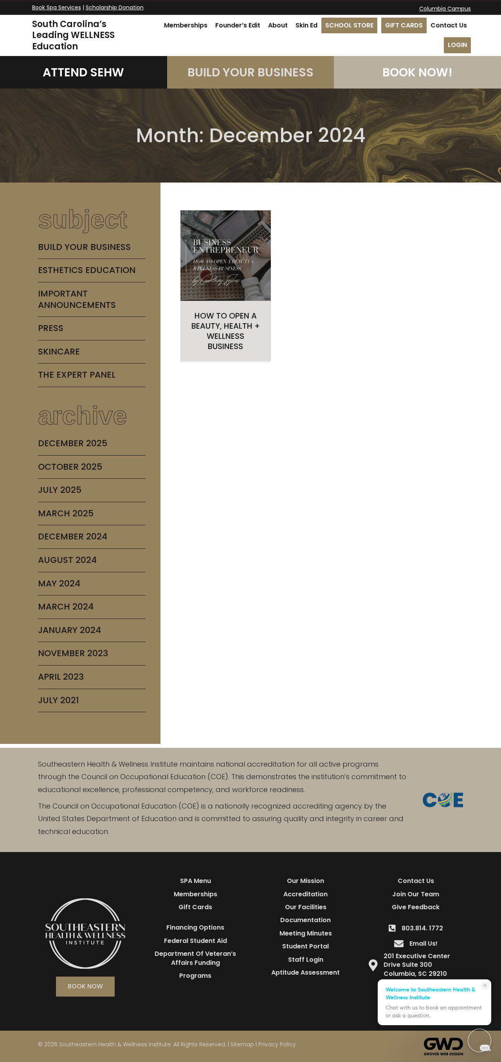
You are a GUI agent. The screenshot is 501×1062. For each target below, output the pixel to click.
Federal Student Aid (195, 940)
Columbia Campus (445, 9)
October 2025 (70, 467)
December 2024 (72, 536)
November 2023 (73, 653)
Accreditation (305, 894)
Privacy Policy (277, 1044)
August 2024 (67, 560)
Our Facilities (305, 907)
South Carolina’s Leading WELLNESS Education (73, 35)
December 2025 (72, 443)
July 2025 (59, 490)
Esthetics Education (86, 270)
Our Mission (305, 880)
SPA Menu (195, 880)
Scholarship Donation (115, 7)
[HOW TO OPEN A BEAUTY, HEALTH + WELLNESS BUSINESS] (225, 255)
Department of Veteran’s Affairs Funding (195, 958)
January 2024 (69, 630)
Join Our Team (415, 894)
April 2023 (61, 677)
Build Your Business (84, 247)
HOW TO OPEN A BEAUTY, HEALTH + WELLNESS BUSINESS (225, 331)
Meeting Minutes (305, 933)
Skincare (59, 352)
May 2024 (59, 583)
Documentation (305, 920)
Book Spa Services (56, 7)
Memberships (195, 894)
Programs (195, 975)
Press (50, 328)
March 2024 (66, 607)
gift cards (195, 907)
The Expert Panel (76, 375)
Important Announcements (77, 299)
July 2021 (58, 700)
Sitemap (242, 1044)
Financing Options (195, 927)
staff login (305, 959)
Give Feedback (416, 907)
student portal (305, 946)
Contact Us (416, 880)
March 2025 (66, 513)
